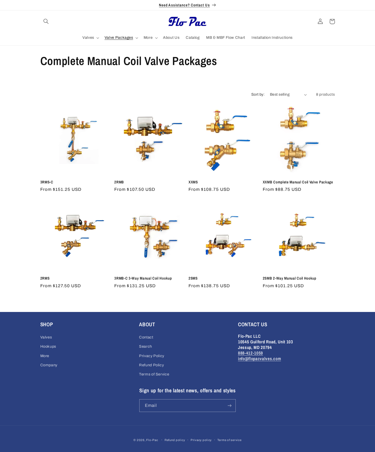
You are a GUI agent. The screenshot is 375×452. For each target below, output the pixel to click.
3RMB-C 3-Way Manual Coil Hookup (143, 278)
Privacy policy (201, 440)
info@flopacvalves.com (259, 358)
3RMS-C (46, 182)
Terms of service (229, 440)
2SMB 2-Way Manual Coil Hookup (289, 278)
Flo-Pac (152, 440)
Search (145, 346)
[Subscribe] (229, 405)
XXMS (193, 182)
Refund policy (175, 440)
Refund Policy (151, 365)
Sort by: (258, 94)
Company (48, 365)
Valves (46, 337)
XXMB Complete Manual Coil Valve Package (298, 182)
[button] (46, 21)
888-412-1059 (250, 353)
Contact (146, 337)
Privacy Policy (151, 356)
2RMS (45, 278)
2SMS (193, 278)
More (44, 356)
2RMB (119, 182)
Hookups (48, 346)
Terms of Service (154, 374)
